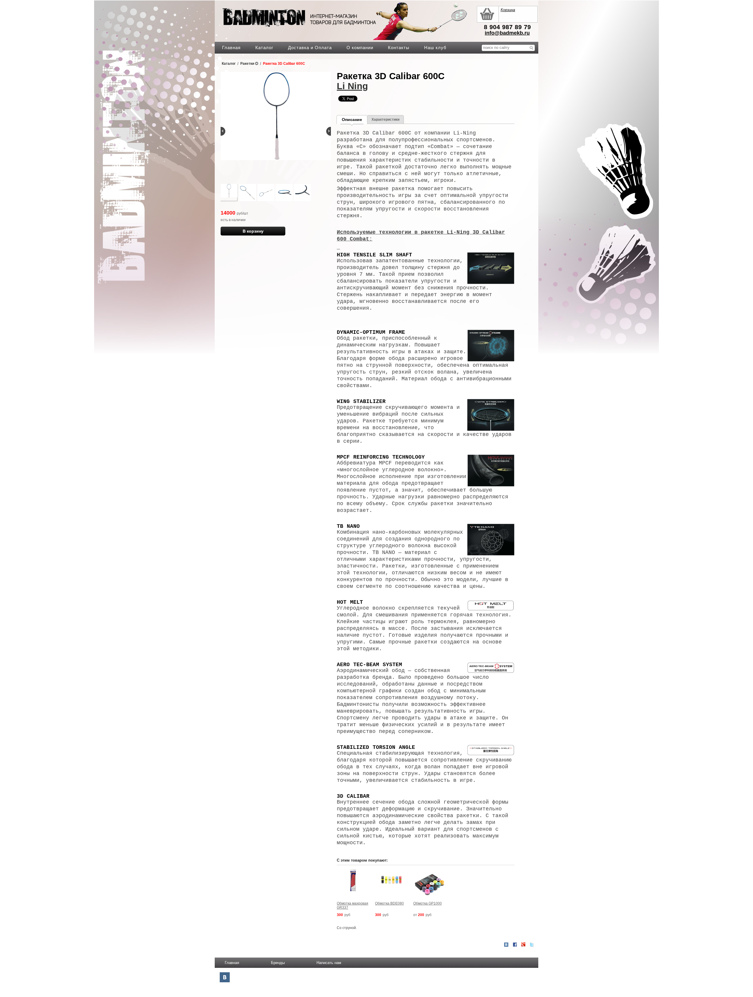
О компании (359, 47)
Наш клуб (435, 47)
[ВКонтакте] (225, 977)
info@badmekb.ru (507, 33)
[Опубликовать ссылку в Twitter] (532, 944)
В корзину (253, 231)
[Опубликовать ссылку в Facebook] (515, 944)
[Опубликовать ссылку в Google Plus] (523, 944)
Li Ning (352, 86)
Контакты (398, 47)
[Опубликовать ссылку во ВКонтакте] (506, 945)
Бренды (278, 962)
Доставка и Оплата (310, 47)
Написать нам (328, 962)
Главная (231, 47)
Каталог (264, 47)
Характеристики (385, 119)
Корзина (508, 10)
